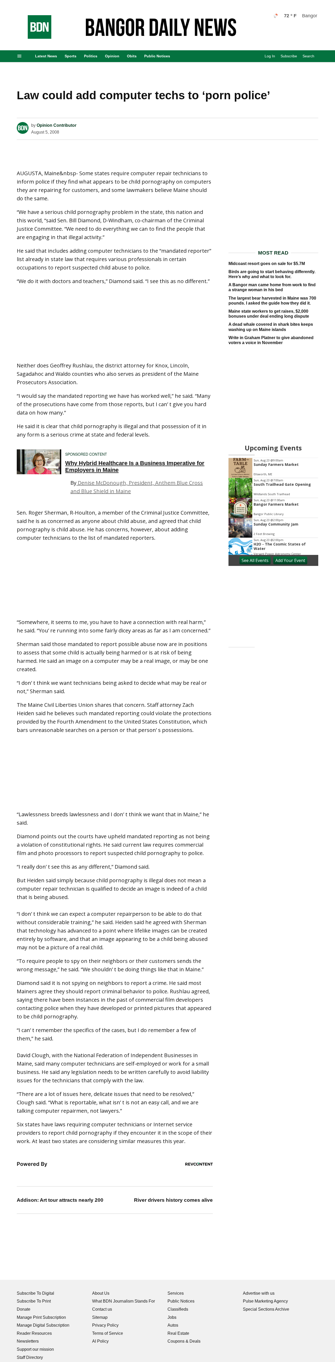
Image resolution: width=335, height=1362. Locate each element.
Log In (270, 56)
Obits (132, 56)
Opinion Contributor (56, 195)
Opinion (112, 56)
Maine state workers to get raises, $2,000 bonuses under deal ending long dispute (268, 383)
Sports (70, 56)
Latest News (46, 56)
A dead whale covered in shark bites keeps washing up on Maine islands (270, 396)
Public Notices (157, 56)
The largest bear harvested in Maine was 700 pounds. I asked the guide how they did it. (272, 370)
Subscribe (289, 56)
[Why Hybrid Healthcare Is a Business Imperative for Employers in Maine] (39, 531)
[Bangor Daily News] (34, 37)
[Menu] (19, 56)
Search (308, 56)
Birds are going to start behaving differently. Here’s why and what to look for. (271, 344)
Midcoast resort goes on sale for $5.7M (266, 333)
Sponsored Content (86, 523)
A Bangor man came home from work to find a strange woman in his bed (272, 357)
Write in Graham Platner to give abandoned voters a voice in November (271, 410)
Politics (90, 56)
